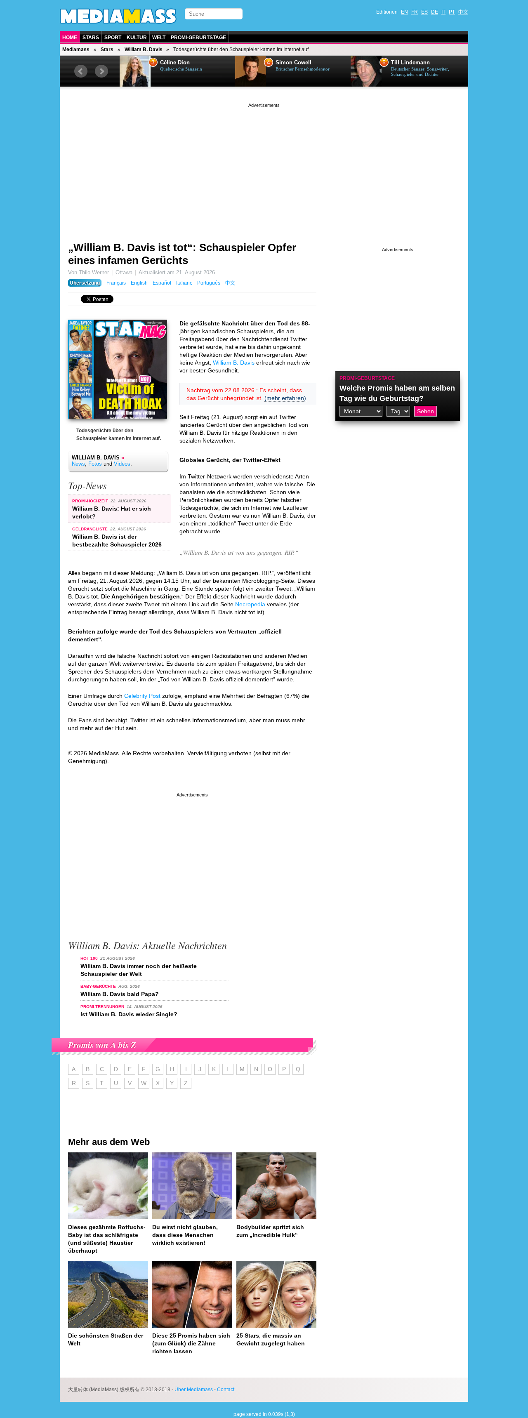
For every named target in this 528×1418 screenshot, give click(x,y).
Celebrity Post (142, 696)
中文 (463, 12)
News (78, 464)
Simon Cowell (293, 63)
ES (424, 12)
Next (101, 71)
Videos (122, 464)
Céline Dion (175, 63)
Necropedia (250, 604)
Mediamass (76, 49)
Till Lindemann (410, 63)
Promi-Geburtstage (198, 37)
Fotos (95, 464)
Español (162, 283)
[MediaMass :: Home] (118, 16)
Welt (158, 37)
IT (443, 12)
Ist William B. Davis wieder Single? (128, 1014)
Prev (80, 71)
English (139, 283)
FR (414, 12)
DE (434, 12)
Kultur (137, 37)
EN (404, 12)
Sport (112, 37)
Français (116, 283)
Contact (225, 1389)
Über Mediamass (193, 1389)
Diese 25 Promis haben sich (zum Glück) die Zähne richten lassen (191, 1343)
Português (208, 283)
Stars (90, 37)
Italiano (184, 283)
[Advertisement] (264, 167)
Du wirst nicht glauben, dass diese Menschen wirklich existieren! (185, 1235)
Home (69, 37)
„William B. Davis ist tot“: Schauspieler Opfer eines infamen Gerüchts (182, 253)
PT (452, 12)
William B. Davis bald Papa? (119, 994)
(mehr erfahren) (285, 398)
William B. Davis (144, 49)
